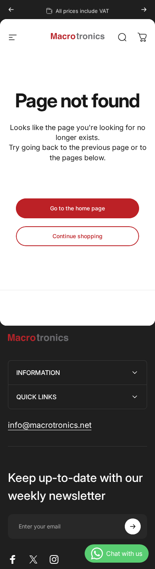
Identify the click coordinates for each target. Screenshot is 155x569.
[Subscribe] (133, 526)
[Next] (144, 9)
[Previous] (11, 9)
